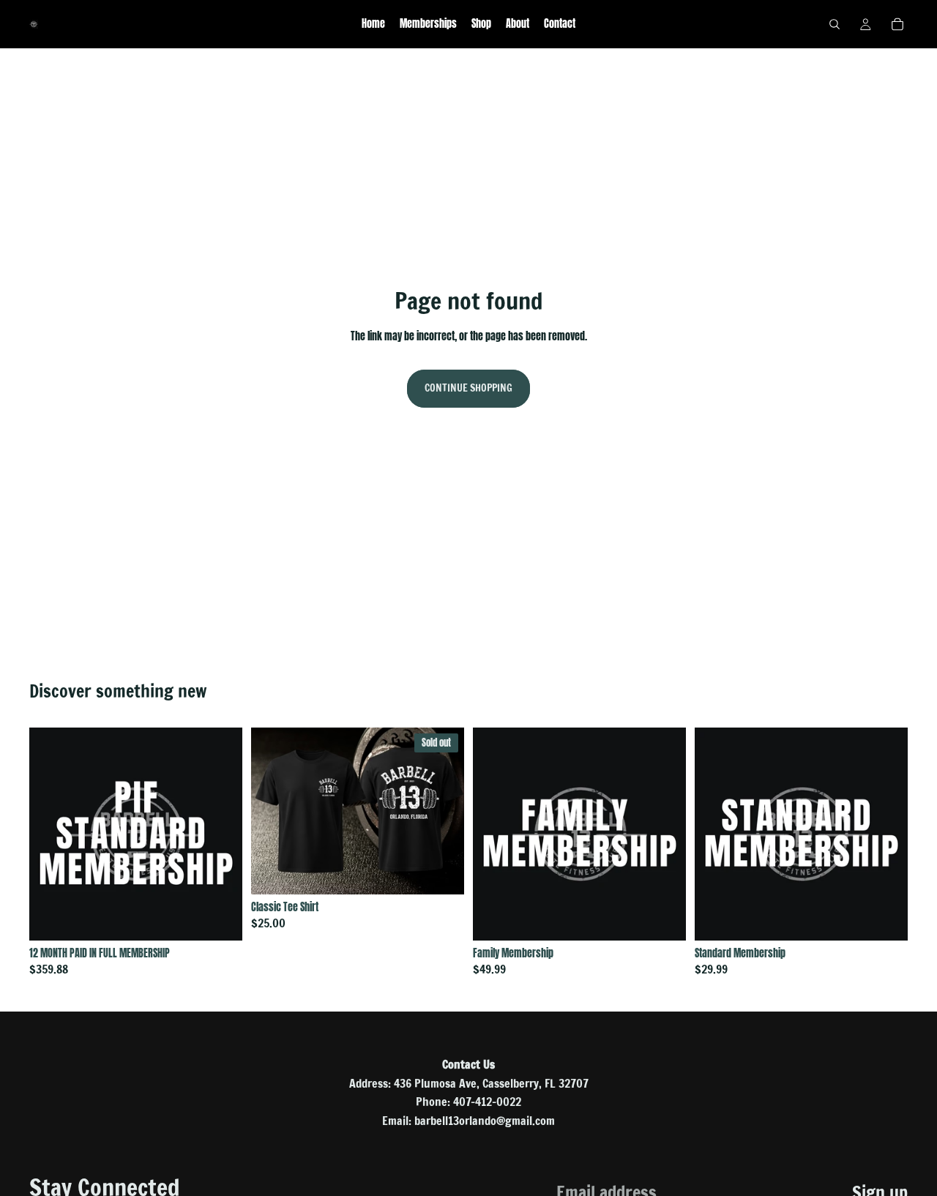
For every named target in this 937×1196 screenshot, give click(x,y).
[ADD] (219, 918)
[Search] (834, 24)
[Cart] (897, 24)
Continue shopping (468, 388)
